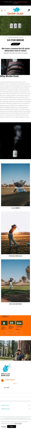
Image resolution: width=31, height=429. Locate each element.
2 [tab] (15, 383)
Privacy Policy (18, 423)
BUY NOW (15, 44)
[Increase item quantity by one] (6, 332)
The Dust (4, 316)
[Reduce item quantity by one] (2, 332)
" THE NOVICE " (3, 327)
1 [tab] (14, 383)
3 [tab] (16, 383)
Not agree (3, 426)
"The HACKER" (11, 326)
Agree (11, 426)
